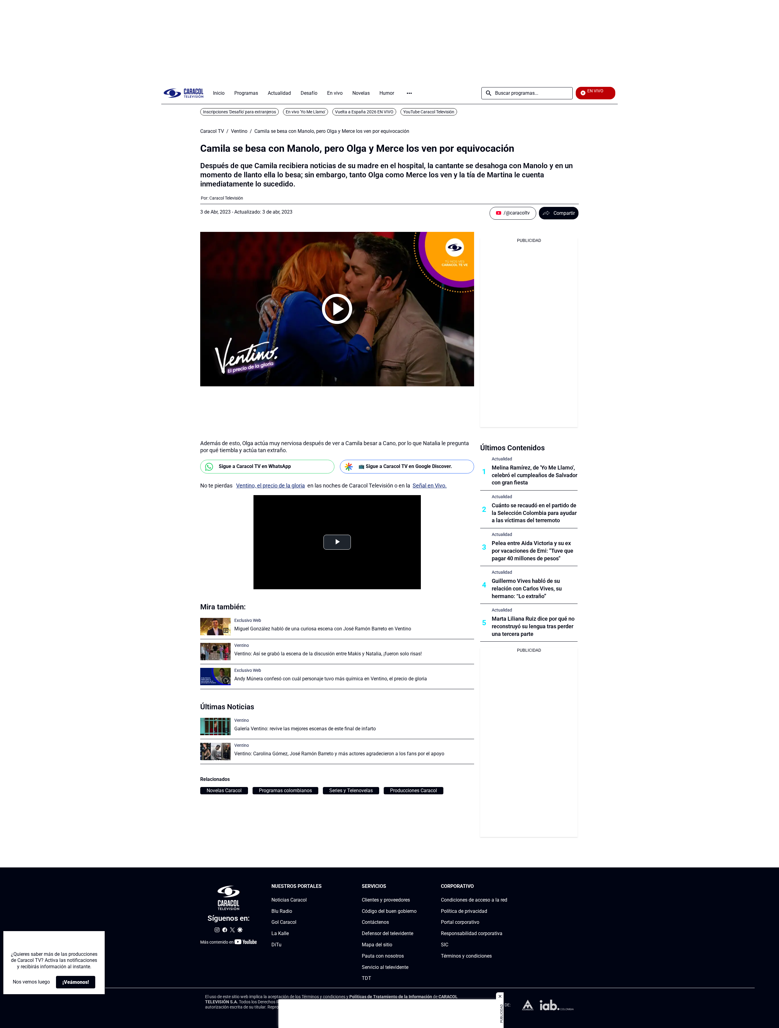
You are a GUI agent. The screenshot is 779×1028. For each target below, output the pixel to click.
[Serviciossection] (415, 886)
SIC (444, 945)
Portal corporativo (460, 922)
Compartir (564, 213)
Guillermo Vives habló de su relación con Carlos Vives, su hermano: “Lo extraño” (527, 588)
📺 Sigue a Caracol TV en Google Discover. (405, 466)
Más (409, 93)
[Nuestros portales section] (323, 886)
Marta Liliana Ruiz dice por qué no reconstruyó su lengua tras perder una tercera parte (533, 626)
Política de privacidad (464, 911)
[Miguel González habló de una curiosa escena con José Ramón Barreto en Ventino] (215, 626)
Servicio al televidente (385, 967)
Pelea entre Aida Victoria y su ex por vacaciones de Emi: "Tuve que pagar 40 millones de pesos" (532, 551)
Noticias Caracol (289, 900)
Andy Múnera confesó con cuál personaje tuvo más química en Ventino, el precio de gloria (330, 679)
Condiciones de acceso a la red (474, 900)
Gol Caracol (283, 922)
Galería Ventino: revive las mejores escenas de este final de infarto (305, 729)
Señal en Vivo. (430, 485)
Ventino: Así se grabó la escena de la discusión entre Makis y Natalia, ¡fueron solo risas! (328, 654)
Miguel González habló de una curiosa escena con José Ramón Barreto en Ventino (322, 629)
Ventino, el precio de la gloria (270, 485)
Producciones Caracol (413, 790)
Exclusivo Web (247, 620)
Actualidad (502, 458)
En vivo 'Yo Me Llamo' (305, 111)
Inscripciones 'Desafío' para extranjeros (239, 111)
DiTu (276, 945)
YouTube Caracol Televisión (428, 111)
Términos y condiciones (466, 956)
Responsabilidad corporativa (471, 933)
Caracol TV (212, 131)
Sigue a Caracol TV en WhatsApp (255, 466)
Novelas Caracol (224, 790)
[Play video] (337, 309)
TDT (366, 978)
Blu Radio (281, 911)
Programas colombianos (285, 790)
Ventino (239, 131)
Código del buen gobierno (389, 911)
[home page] (183, 93)
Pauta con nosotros (383, 956)
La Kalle (280, 933)
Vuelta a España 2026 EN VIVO (364, 111)
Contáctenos (375, 922)
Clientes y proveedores (386, 900)
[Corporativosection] (505, 886)
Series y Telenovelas (351, 790)
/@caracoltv (517, 213)
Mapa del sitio (377, 945)
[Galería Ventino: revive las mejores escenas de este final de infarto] (215, 726)
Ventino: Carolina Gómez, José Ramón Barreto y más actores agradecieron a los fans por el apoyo (339, 754)
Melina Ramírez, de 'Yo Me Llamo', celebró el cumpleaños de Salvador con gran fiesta (534, 475)
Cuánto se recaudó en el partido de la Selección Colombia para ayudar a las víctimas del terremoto (534, 513)
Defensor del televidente (387, 933)
